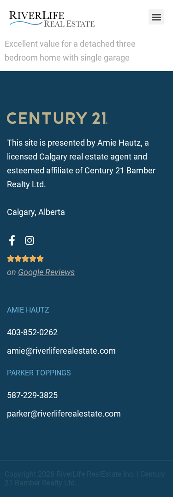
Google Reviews (46, 272)
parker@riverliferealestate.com (64, 413)
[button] (156, 17)
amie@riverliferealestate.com (61, 351)
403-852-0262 (32, 332)
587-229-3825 (32, 395)
